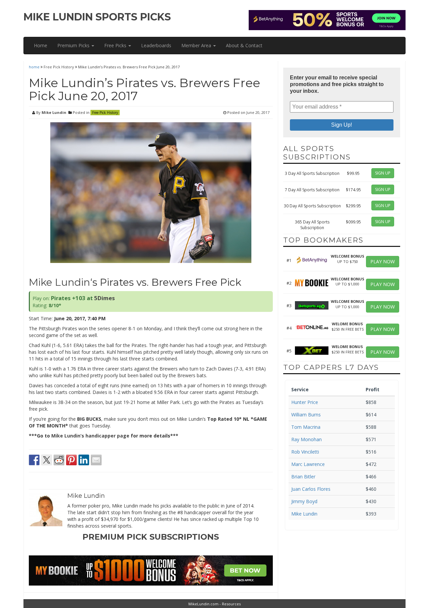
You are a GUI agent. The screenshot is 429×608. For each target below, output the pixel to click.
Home (40, 45)
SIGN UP (382, 173)
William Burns (306, 414)
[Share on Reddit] (59, 460)
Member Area (196, 45)
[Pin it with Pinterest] (71, 460)
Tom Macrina (305, 427)
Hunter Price (304, 402)
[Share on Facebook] (34, 460)
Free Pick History (59, 66)
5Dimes (104, 298)
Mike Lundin (54, 112)
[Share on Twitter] (46, 460)
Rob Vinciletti (305, 452)
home (35, 66)
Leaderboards (156, 45)
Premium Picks (74, 45)
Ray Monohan (306, 439)
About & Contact (244, 45)
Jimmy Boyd (304, 501)
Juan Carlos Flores (310, 489)
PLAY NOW (382, 261)
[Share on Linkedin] (83, 460)
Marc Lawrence (308, 464)
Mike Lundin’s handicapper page (90, 435)
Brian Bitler (303, 476)
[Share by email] (96, 460)
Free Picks (116, 45)
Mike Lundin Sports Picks (97, 17)
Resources (231, 603)
